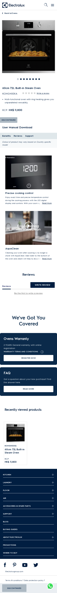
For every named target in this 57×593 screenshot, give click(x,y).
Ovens (11, 13)
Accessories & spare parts (17, 506)
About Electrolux (12, 537)
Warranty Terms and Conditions (21, 351)
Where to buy (10, 553)
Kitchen (7, 474)
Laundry (7, 482)
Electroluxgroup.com (14, 571)
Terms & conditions (13, 580)
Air (4, 498)
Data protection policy (34, 580)
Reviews (18, 136)
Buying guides (10, 529)
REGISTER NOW (28, 358)
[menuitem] (5, 566)
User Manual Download (17, 127)
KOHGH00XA (11, 446)
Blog (5, 521)
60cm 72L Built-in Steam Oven (14, 451)
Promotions (9, 545)
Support (29, 136)
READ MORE (28, 389)
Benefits (6, 136)
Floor (6, 490)
